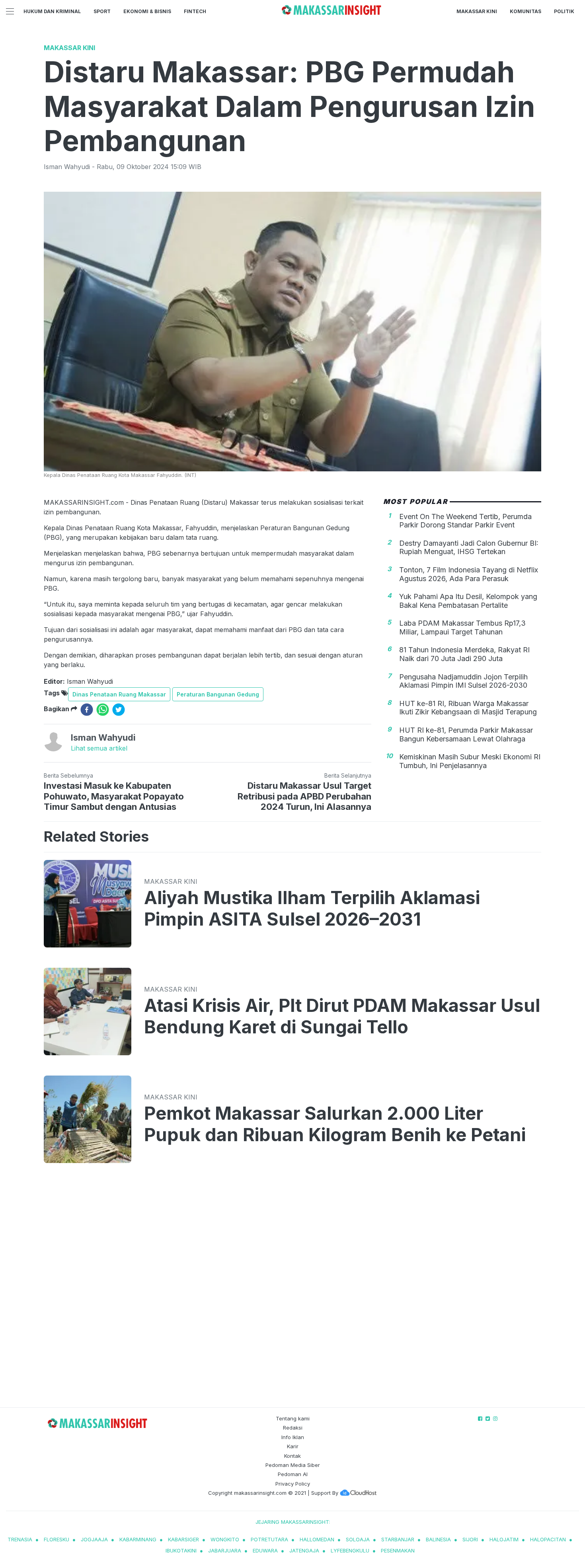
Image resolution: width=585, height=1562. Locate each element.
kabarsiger (183, 1539)
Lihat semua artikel (99, 748)
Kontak (292, 1456)
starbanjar (397, 1539)
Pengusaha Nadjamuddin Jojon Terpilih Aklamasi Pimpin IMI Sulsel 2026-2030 (463, 680)
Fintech (195, 11)
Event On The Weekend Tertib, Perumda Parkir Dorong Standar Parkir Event (465, 520)
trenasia (20, 1539)
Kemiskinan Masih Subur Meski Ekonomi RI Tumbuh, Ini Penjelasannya (469, 761)
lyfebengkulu (350, 1550)
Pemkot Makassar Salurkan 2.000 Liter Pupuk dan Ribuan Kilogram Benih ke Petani (335, 1124)
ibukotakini (181, 1550)
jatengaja (304, 1550)
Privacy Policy (292, 1483)
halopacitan (548, 1539)
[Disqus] (292, 1292)
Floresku (56, 1539)
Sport (102, 11)
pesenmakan (398, 1550)
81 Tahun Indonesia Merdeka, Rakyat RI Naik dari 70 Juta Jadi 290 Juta (464, 654)
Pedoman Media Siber (292, 1465)
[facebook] (86, 709)
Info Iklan (292, 1437)
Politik (564, 11)
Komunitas (525, 11)
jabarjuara (224, 1550)
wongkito (225, 1539)
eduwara (265, 1550)
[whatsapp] (102, 709)
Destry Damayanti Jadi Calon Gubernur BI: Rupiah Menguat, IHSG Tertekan (468, 547)
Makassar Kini (476, 11)
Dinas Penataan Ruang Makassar (119, 694)
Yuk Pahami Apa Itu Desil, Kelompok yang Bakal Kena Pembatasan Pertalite (468, 600)
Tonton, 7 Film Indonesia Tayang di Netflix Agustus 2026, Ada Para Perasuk (468, 574)
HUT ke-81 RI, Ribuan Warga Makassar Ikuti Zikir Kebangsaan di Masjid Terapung (468, 707)
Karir (292, 1446)
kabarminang (137, 1539)
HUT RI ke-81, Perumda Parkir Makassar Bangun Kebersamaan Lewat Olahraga (466, 734)
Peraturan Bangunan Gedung (218, 694)
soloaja (358, 1539)
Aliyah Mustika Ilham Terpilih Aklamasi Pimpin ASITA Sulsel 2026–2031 (312, 908)
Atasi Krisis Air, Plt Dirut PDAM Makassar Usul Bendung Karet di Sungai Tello (342, 1016)
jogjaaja (94, 1539)
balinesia (438, 1539)
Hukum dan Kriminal (52, 11)
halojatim (504, 1539)
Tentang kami (293, 1418)
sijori (470, 1539)
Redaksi (292, 1427)
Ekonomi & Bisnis (147, 11)
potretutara (269, 1539)
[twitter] (118, 709)
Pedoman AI (293, 1474)
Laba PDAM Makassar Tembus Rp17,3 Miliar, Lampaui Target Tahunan (462, 627)
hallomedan (317, 1539)
